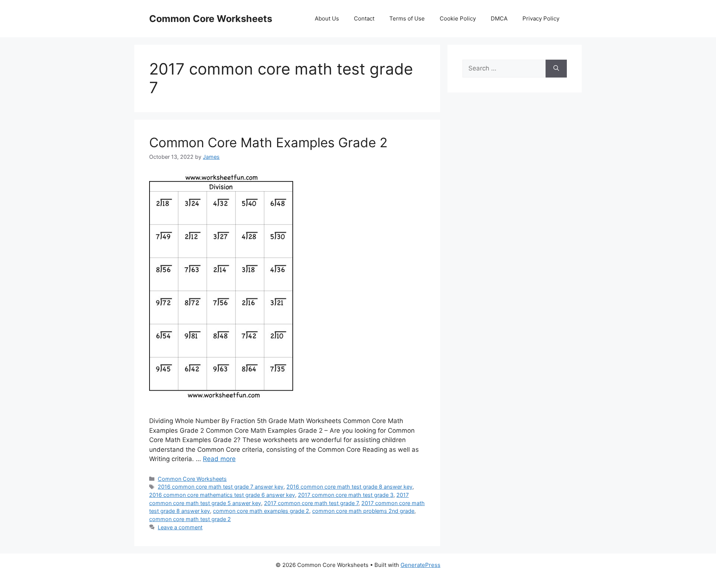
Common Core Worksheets (210, 18)
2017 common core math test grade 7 (311, 503)
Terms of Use (407, 18)
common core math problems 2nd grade (363, 511)
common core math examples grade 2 (261, 511)
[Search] (556, 69)
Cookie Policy (458, 18)
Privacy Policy (540, 18)
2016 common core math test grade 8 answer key (349, 486)
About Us (327, 18)
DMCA (499, 18)
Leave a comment (180, 527)
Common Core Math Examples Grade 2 (268, 142)
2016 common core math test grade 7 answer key (220, 486)
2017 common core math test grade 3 (345, 495)
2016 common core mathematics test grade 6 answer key (222, 495)
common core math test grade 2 (190, 519)
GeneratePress (420, 564)
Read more (219, 459)
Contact (364, 18)
